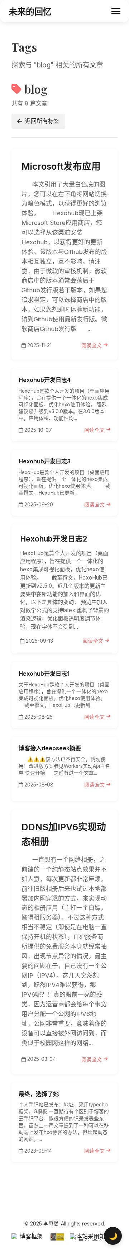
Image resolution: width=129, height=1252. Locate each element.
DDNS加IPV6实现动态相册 (64, 834)
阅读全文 (91, 345)
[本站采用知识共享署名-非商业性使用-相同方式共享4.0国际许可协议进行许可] (94, 1237)
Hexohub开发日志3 (45, 461)
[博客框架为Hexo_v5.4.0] (28, 1237)
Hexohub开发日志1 (44, 673)
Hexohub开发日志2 (53, 538)
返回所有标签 (42, 120)
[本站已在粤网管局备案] (57, 1237)
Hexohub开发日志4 (45, 379)
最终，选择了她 (39, 1093)
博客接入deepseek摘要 (50, 748)
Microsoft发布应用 (61, 166)
